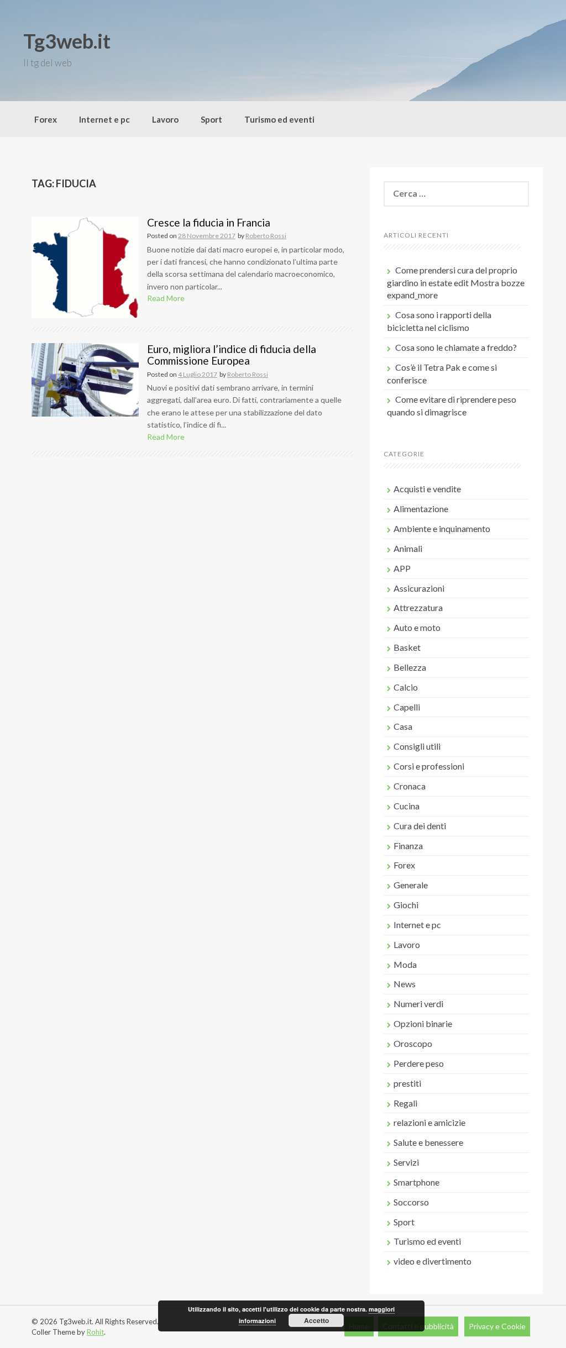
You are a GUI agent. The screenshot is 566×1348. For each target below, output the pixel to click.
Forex (45, 119)
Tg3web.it (67, 41)
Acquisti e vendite (427, 488)
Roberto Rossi (265, 235)
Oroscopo (413, 1043)
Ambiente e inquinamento (442, 528)
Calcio (406, 687)
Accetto (316, 1320)
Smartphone (416, 1182)
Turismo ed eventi (279, 119)
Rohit (95, 1332)
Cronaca (410, 786)
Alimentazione (421, 508)
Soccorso (411, 1202)
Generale (411, 885)
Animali (408, 548)
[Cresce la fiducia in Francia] (85, 266)
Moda (405, 964)
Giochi (406, 904)
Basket (407, 647)
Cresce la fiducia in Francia (208, 222)
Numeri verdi (418, 1003)
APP (402, 568)
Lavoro (165, 119)
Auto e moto (417, 627)
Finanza (408, 845)
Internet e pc (104, 119)
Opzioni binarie (423, 1023)
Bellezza (410, 667)
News (405, 983)
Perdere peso (419, 1063)
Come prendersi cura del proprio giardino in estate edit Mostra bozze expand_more (456, 283)
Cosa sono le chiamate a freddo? (456, 347)
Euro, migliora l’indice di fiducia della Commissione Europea (231, 355)
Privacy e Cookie (497, 1326)
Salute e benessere (428, 1142)
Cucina (407, 806)
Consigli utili (417, 746)
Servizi (406, 1162)
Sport (211, 119)
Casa (403, 726)
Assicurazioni (419, 588)
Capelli (407, 707)
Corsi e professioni (429, 766)
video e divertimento (432, 1261)
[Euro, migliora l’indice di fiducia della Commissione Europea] (85, 378)
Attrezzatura (418, 607)
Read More (166, 298)
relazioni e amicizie (429, 1122)
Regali (405, 1103)
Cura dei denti (420, 825)
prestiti (407, 1083)
